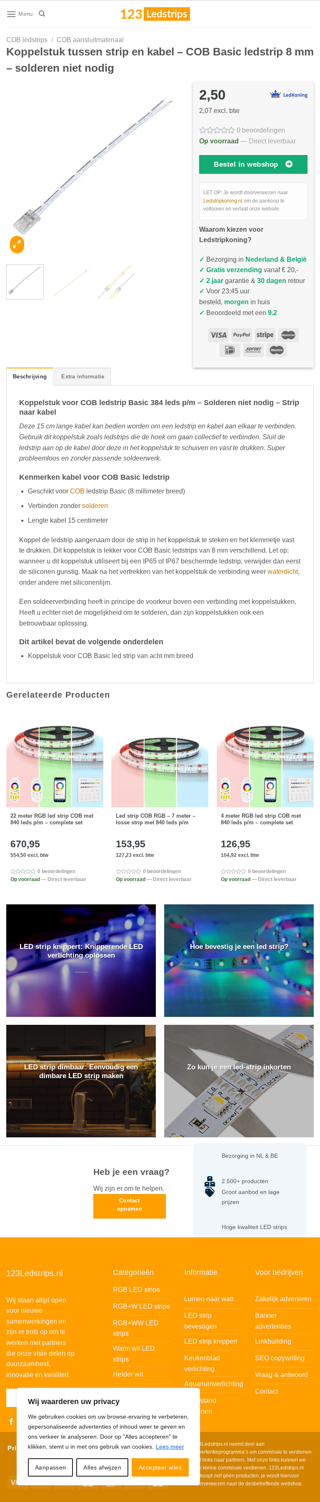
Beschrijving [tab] (30, 376)
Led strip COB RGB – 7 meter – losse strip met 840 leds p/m (155, 819)
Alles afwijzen (102, 1467)
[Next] (166, 169)
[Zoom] (17, 244)
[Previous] (20, 169)
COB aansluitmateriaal (90, 39)
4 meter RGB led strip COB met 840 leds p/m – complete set (261, 819)
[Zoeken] (42, 14)
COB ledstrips (27, 39)
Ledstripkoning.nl (222, 201)
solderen (95, 505)
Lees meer (170, 1446)
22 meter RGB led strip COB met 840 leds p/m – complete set (51, 819)
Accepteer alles (160, 1467)
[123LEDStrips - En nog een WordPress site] (163, 14)
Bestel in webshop (246, 164)
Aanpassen (50, 1467)
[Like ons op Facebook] (11, 1422)
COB (77, 491)
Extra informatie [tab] (82, 376)
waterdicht (283, 571)
